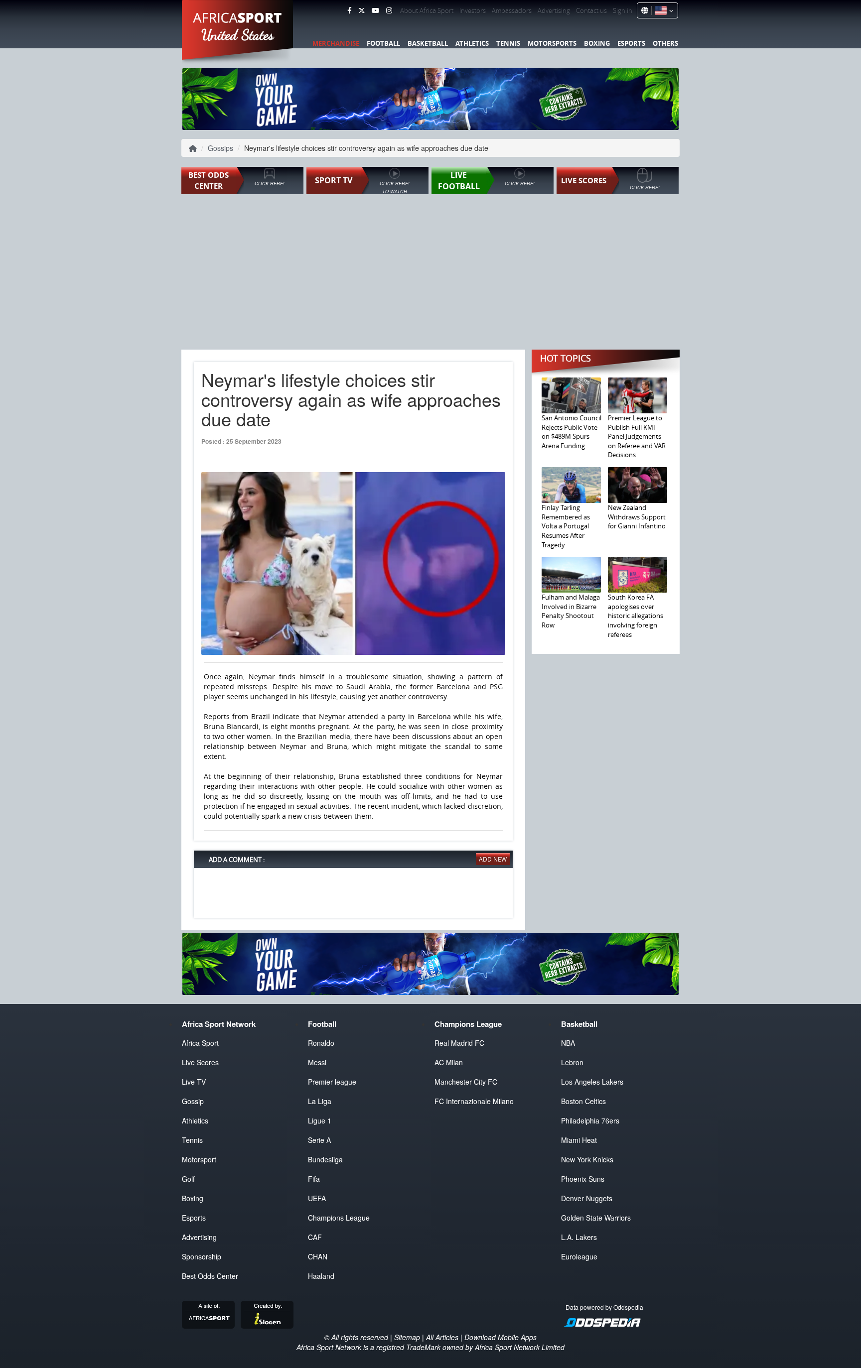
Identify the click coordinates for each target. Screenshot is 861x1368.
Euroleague (579, 1256)
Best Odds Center (210, 1276)
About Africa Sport (426, 10)
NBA (568, 1043)
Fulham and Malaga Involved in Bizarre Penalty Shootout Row (571, 611)
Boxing (597, 43)
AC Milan (448, 1062)
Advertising (554, 10)
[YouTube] (375, 10)
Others (665, 43)
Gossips (220, 148)
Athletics (472, 43)
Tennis (508, 43)
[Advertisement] (430, 273)
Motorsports (552, 43)
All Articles (442, 1337)
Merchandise (335, 43)
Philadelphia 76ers (590, 1120)
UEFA (317, 1198)
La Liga (319, 1101)
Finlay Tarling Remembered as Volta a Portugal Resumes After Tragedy (566, 526)
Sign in (622, 10)
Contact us (591, 10)
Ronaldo (321, 1043)
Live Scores (200, 1062)
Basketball (428, 43)
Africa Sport (200, 1043)
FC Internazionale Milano (474, 1101)
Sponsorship (201, 1256)
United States (238, 35)
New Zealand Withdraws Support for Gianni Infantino (637, 516)
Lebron (572, 1062)
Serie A (319, 1140)
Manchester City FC (465, 1082)
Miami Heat (579, 1140)
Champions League (339, 1218)
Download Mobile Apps (500, 1337)
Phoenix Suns (582, 1179)
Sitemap (407, 1337)
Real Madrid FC (459, 1043)
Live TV (194, 1082)
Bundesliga (325, 1159)
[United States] (662, 10)
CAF (315, 1237)
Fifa (314, 1179)
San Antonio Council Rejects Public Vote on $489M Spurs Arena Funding (571, 431)
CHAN (317, 1256)
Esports (631, 43)
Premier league (332, 1082)
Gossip (193, 1101)
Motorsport (199, 1159)
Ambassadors (512, 10)
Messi (317, 1062)
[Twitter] (361, 10)
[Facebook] (349, 10)
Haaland (321, 1276)
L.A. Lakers (579, 1237)
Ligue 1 (319, 1120)
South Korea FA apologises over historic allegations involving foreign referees (635, 615)
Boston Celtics (583, 1101)
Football (383, 43)
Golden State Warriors (596, 1218)
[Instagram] (389, 10)
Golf (188, 1179)
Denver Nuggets (586, 1198)
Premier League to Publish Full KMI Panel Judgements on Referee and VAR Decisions (637, 436)
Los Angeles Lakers (592, 1082)
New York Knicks (587, 1159)
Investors (472, 10)
